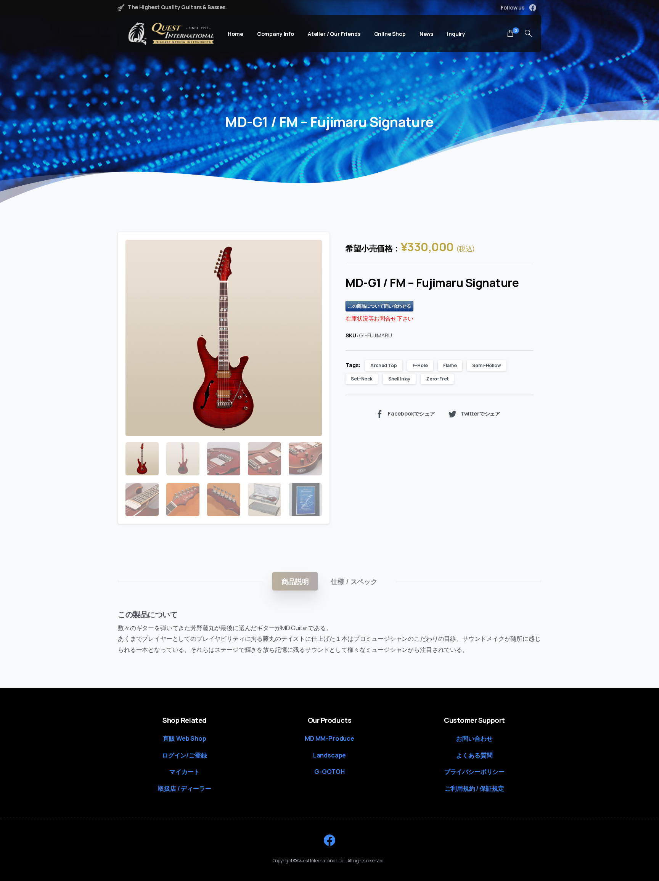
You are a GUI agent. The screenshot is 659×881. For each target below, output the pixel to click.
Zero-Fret (437, 379)
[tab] (295, 581)
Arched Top (383, 365)
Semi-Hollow (486, 365)
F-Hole (420, 365)
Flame (449, 365)
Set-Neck (362, 379)
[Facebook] (532, 7)
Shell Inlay (399, 379)
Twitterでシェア (480, 413)
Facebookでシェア (411, 413)
